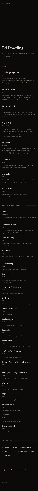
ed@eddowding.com (10, 470)
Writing (4, 482)
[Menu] (34, 3)
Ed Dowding (6, 3)
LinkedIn (24, 470)
